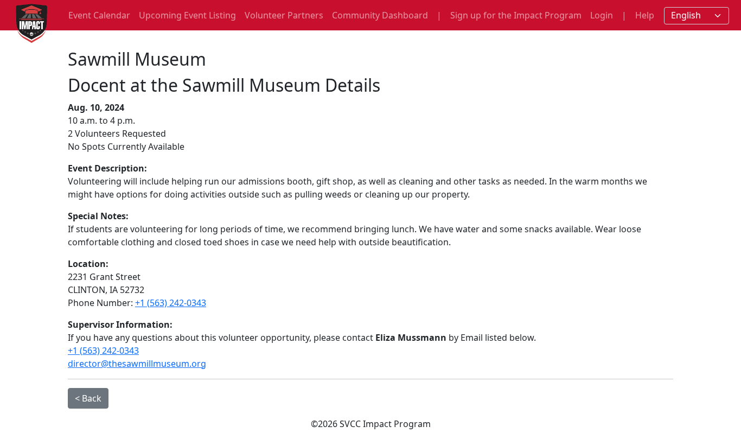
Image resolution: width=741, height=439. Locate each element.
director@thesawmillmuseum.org (137, 364)
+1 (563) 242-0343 (170, 303)
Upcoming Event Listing (187, 15)
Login (601, 15)
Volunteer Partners (284, 15)
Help (644, 15)
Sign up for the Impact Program (516, 15)
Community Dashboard (380, 15)
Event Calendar (99, 15)
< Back (88, 398)
